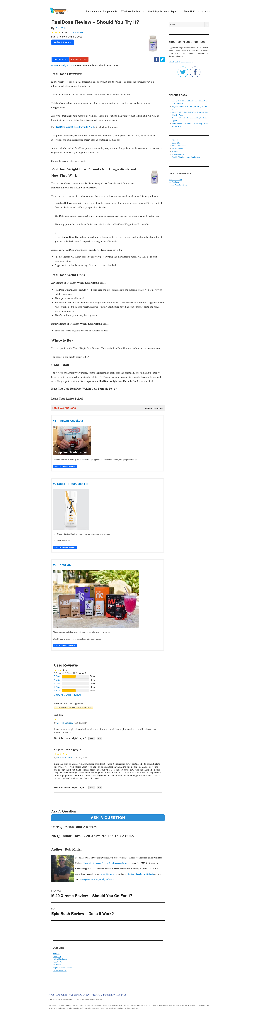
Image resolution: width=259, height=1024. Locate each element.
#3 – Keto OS (62, 565)
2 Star (57, 687)
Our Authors (57, 964)
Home (54, 65)
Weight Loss (67, 65)
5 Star (57, 676)
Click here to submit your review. (73, 707)
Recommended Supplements (101, 11)
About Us (56, 953)
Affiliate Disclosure (179, 145)
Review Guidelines (60, 970)
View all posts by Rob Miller (103, 879)
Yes (91, 738)
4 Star (57, 680)
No (99, 738)
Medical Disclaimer (60, 959)
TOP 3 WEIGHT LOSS (79, 59)
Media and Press (178, 154)
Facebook (140, 873)
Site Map (121, 994)
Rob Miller (61, 28)
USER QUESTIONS (60, 59)
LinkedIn (150, 873)
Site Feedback (174, 182)
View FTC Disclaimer (103, 994)
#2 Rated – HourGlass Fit (70, 483)
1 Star (57, 690)
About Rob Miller (58, 994)
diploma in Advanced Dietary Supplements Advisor (105, 863)
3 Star (57, 683)
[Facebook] (156, 59)
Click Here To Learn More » (64, 466)
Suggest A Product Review (178, 185)
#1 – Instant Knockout (68, 420)
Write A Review (62, 42)
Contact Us (57, 956)
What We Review (130, 11)
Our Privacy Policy (79, 994)
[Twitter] (162, 59)
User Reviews (75, 32)
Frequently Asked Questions (63, 967)
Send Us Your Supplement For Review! (186, 157)
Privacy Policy (177, 148)
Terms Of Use (57, 962)
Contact (206, 11)
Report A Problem (175, 179)
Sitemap (175, 151)
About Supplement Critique (161, 11)
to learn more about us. (181, 62)
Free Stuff (189, 11)
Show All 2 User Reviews (67, 695)
